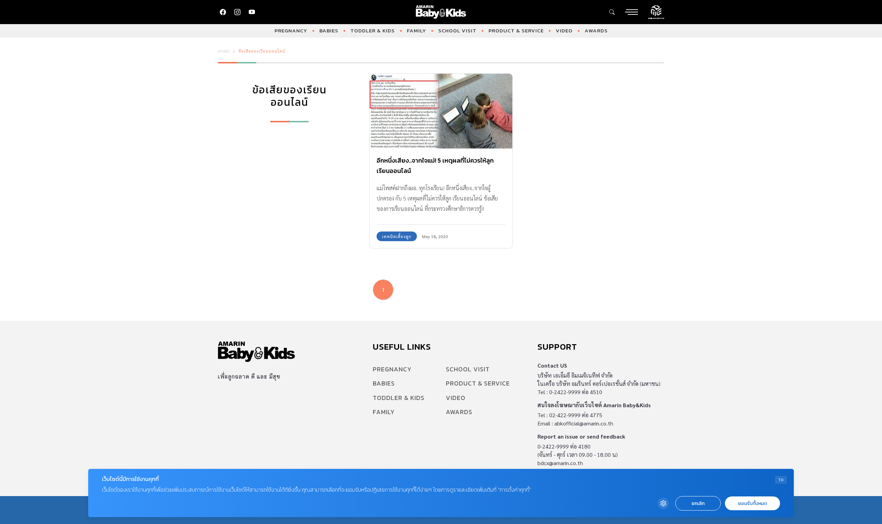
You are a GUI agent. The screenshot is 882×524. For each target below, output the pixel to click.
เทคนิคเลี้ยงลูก (396, 236)
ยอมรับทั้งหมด (752, 503)
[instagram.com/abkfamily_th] (237, 12)
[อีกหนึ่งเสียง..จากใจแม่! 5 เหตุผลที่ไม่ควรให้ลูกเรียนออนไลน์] (441, 111)
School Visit (457, 30)
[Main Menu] (632, 12)
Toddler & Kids (372, 30)
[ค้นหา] (612, 12)
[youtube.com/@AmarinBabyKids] (252, 12)
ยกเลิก (698, 503)
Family (416, 30)
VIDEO (564, 30)
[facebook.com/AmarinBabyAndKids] (223, 12)
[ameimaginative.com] (656, 11)
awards (596, 30)
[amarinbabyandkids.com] (441, 12)
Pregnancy (291, 30)
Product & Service (516, 30)
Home (224, 51)
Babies (328, 30)
